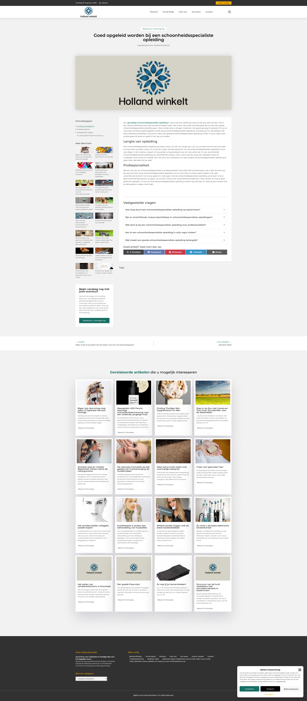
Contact (209, 12)
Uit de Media (168, 12)
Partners (154, 12)
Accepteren (249, 689)
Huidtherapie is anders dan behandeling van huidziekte (132, 526)
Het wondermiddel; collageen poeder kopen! (93, 526)
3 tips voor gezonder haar (209, 467)
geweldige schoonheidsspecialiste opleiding (147, 123)
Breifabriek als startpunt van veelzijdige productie (84, 172)
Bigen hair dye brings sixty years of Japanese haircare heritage (84, 157)
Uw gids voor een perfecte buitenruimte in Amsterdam (104, 207)
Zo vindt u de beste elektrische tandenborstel (212, 526)
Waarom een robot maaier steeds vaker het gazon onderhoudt (103, 240)
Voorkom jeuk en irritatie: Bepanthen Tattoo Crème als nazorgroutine (93, 469)
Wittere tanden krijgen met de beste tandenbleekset (173, 526)
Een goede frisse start (128, 584)
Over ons (183, 12)
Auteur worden (198, 656)
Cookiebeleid (269, 694)
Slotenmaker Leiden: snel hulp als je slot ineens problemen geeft (84, 207)
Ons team (196, 12)
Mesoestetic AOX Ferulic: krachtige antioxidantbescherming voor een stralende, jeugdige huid (133, 411)
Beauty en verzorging (153, 29)
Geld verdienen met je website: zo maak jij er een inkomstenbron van (158, 661)
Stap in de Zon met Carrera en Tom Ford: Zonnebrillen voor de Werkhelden (212, 410)
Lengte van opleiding (85, 126)
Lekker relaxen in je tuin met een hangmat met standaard (103, 258)
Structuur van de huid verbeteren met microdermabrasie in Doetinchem (208, 587)
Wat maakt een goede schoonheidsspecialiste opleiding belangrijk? (175, 240)
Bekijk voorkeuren (291, 689)
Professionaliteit (83, 129)
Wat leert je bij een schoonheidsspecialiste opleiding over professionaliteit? (175, 225)
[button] (300, 670)
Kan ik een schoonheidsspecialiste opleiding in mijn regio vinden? (175, 232)
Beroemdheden (135, 656)
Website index (153, 659)
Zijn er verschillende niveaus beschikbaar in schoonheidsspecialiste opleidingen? (175, 217)
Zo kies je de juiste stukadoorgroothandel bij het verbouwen (103, 190)
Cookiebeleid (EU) (137, 659)
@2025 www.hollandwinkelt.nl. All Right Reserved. (153, 695)
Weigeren (270, 689)
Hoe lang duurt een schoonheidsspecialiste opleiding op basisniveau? (175, 209)
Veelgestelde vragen (85, 132)
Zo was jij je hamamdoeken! (171, 584)
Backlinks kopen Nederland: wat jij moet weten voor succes (186, 659)
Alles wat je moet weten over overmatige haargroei (172, 468)
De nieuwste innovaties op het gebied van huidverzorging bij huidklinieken (133, 469)
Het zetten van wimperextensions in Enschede (94, 585)
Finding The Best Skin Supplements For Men (168, 409)
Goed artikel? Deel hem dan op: (91, 136)
